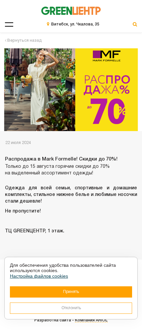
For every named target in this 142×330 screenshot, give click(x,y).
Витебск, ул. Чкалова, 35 (75, 24)
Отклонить (71, 308)
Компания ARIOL (91, 320)
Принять (71, 292)
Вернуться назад (24, 40)
